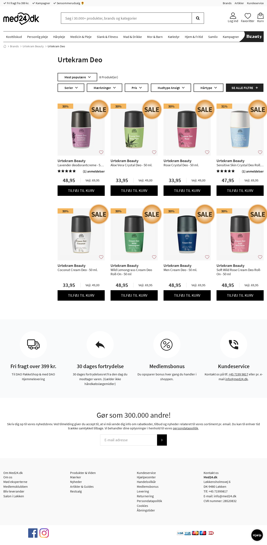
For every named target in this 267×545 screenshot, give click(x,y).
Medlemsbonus (148, 486)
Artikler (239, 3)
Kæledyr (174, 37)
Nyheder (76, 482)
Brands (227, 3)
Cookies (142, 506)
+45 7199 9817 (238, 374)
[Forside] (4, 46)
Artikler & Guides (82, 486)
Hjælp (257, 535)
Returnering (145, 496)
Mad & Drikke (132, 37)
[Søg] (198, 18)
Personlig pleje (37, 37)
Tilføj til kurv (81, 190)
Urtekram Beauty (33, 46)
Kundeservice (255, 3)
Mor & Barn (155, 37)
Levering (143, 491)
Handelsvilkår (146, 482)
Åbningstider (146, 510)
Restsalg (76, 491)
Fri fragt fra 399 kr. (17, 3)
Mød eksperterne (15, 482)
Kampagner (42, 3)
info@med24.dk (236, 379)
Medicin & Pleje (81, 37)
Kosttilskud (14, 37)
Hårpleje (59, 37)
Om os (7, 477)
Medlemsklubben (15, 486)
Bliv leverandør (13, 491)
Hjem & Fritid (194, 37)
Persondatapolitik (149, 501)
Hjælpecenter (146, 477)
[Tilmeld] (162, 440)
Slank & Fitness (107, 37)
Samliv (213, 37)
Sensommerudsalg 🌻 (70, 3)
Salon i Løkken (13, 496)
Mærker (75, 477)
